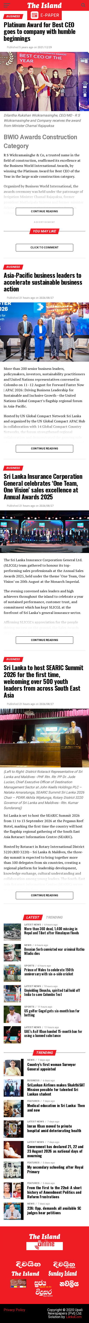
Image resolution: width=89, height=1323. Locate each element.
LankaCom (74, 1317)
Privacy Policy (14, 1310)
